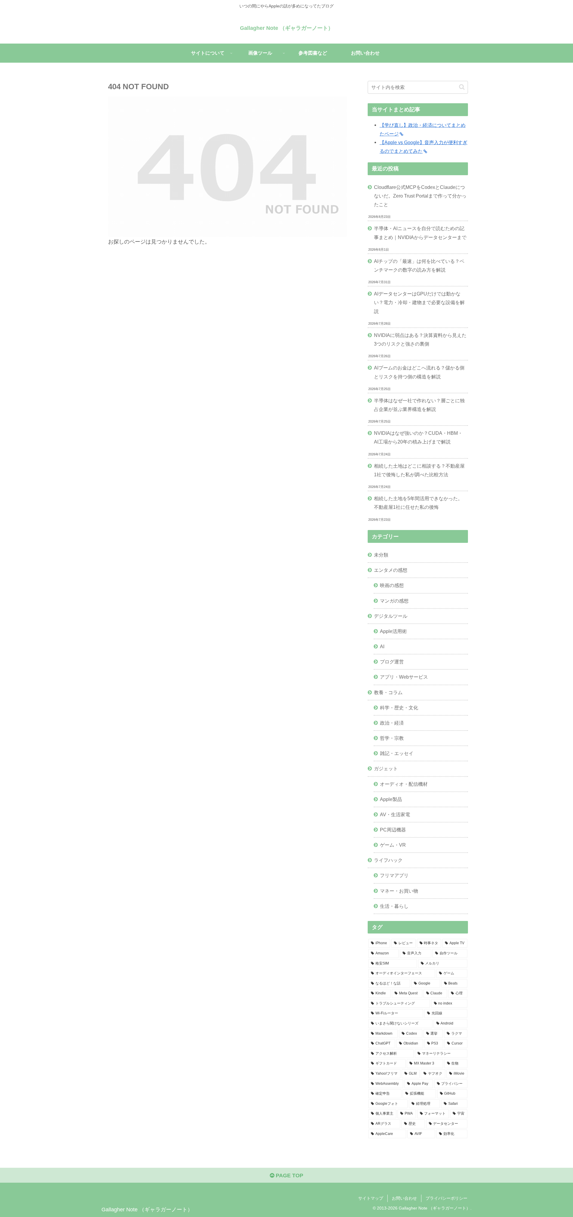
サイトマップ (370, 1198)
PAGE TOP (288, 1176)
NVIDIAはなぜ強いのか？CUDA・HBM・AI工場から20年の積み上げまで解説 (418, 437)
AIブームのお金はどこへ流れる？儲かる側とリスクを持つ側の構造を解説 (419, 372)
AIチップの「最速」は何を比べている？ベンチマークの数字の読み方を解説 (419, 265)
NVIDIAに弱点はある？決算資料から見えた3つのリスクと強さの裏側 (420, 339)
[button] (462, 87)
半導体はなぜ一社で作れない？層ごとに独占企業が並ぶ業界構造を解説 (419, 405)
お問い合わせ (404, 1198)
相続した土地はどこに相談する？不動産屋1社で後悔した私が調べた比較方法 (419, 470)
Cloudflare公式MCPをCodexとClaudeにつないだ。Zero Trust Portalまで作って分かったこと (420, 195)
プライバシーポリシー (446, 1198)
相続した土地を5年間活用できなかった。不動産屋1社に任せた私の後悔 (418, 503)
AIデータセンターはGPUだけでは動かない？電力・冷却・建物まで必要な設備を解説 (419, 302)
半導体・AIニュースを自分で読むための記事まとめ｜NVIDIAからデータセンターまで (420, 233)
